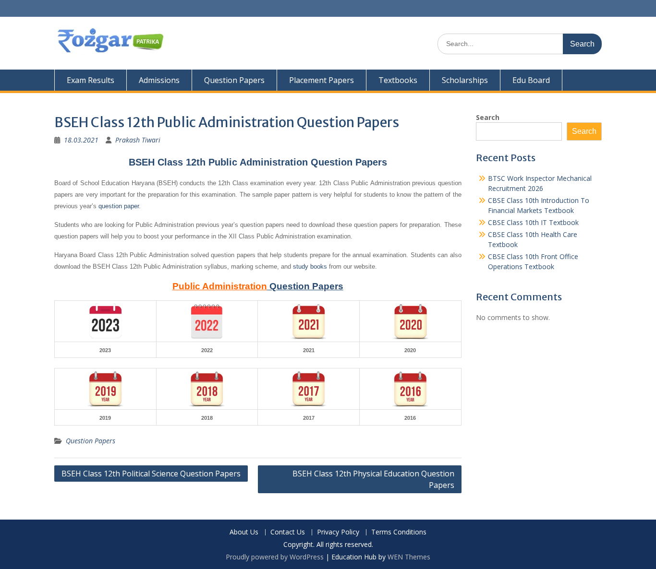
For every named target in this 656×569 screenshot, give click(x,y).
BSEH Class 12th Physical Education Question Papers (373, 479)
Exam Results (90, 80)
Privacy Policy (338, 532)
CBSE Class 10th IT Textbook (533, 222)
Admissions (159, 80)
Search (487, 117)
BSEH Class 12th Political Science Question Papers (151, 473)
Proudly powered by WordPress (275, 556)
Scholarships (465, 80)
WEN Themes (409, 556)
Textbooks (397, 80)
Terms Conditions (398, 532)
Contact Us (287, 532)
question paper (118, 206)
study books (310, 266)
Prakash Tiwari (137, 139)
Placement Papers (321, 80)
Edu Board (531, 80)
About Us (244, 532)
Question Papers (234, 80)
